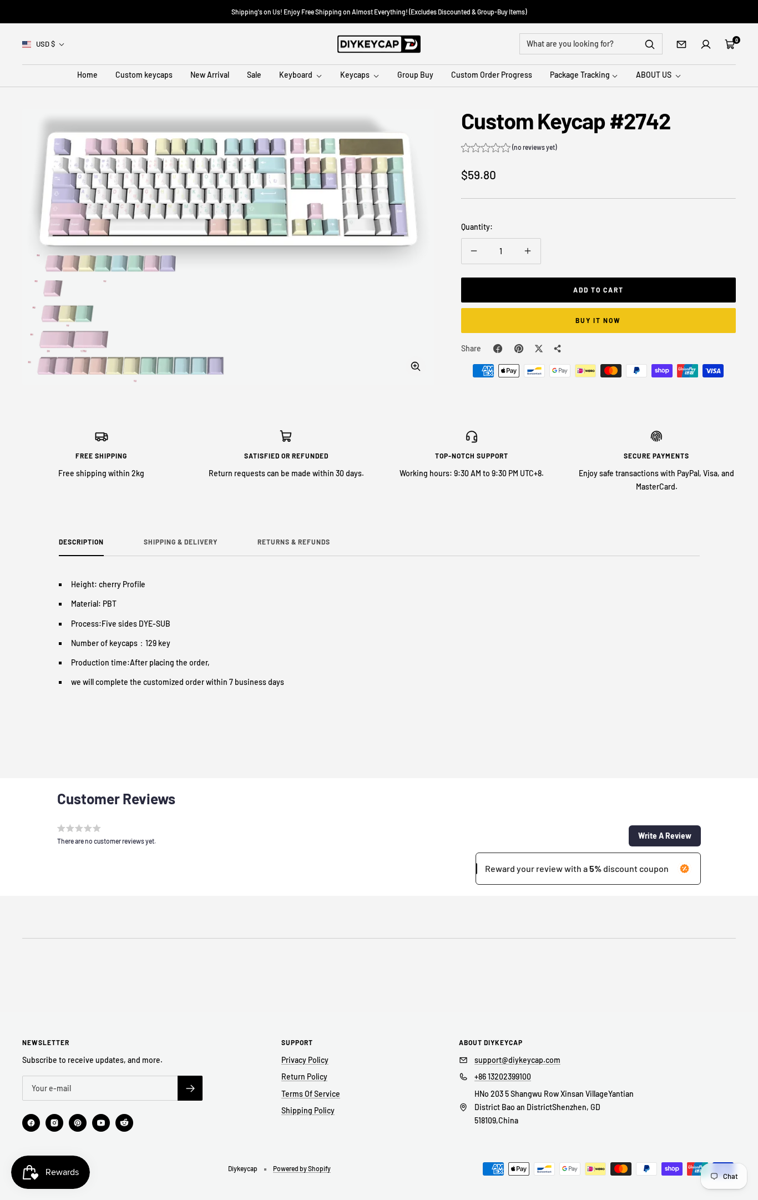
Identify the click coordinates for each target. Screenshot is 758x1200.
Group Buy (415, 75)
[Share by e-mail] (557, 348)
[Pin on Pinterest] (518, 348)
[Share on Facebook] (497, 348)
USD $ (45, 43)
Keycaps (355, 75)
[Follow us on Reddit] (124, 1123)
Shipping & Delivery (181, 542)
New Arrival (209, 75)
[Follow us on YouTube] (101, 1123)
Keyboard (296, 75)
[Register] (190, 1088)
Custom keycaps (144, 75)
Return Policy (304, 1076)
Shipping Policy (308, 1110)
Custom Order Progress (491, 75)
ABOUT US (654, 75)
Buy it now (598, 320)
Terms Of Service (310, 1093)
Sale (254, 75)
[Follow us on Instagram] (54, 1123)
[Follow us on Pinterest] (78, 1123)
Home (87, 75)
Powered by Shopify (302, 1168)
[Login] (705, 44)
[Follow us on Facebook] (31, 1123)
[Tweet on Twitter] (538, 348)
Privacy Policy (305, 1060)
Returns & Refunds (293, 542)
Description (81, 542)
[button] (509, 149)
